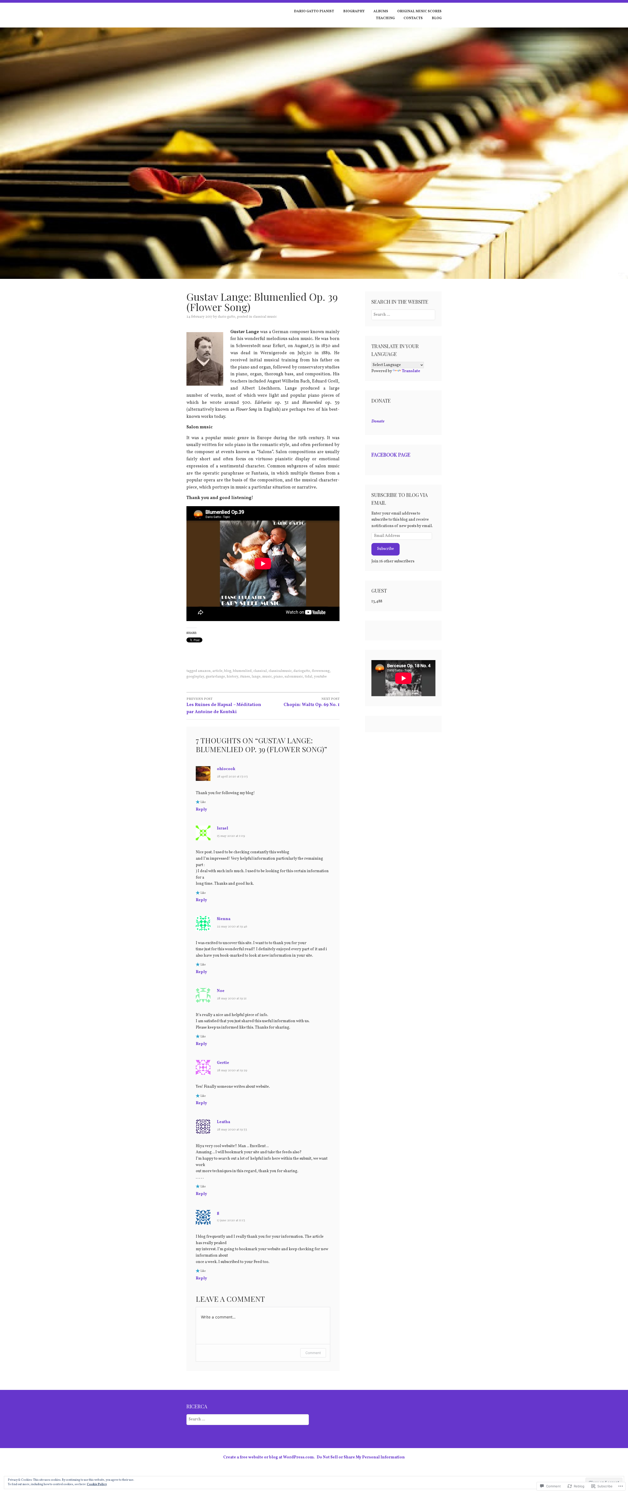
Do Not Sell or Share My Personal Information (361, 1457)
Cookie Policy (97, 1484)
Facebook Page (390, 454)
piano (278, 676)
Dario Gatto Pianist (314, 11)
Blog (437, 18)
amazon (204, 671)
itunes (245, 676)
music (267, 676)
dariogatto (301, 671)
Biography (354, 11)
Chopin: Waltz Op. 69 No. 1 (312, 702)
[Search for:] (403, 314)
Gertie (223, 1063)
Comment (313, 1353)
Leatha (223, 1122)
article (217, 671)
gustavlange (215, 676)
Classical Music (265, 316)
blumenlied (242, 671)
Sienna (223, 919)
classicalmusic (280, 671)
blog (227, 671)
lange (256, 676)
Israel (222, 828)
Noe (220, 991)
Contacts (413, 18)
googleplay (195, 676)
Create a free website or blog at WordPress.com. (269, 1457)
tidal (308, 676)
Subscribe (385, 549)
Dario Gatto (226, 316)
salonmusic (294, 676)
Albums (380, 11)
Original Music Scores (419, 11)
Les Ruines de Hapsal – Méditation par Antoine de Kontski (223, 706)
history (232, 676)
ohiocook (226, 769)
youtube (320, 676)
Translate (411, 371)
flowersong (321, 671)
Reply (201, 809)
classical (260, 671)
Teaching (385, 18)
